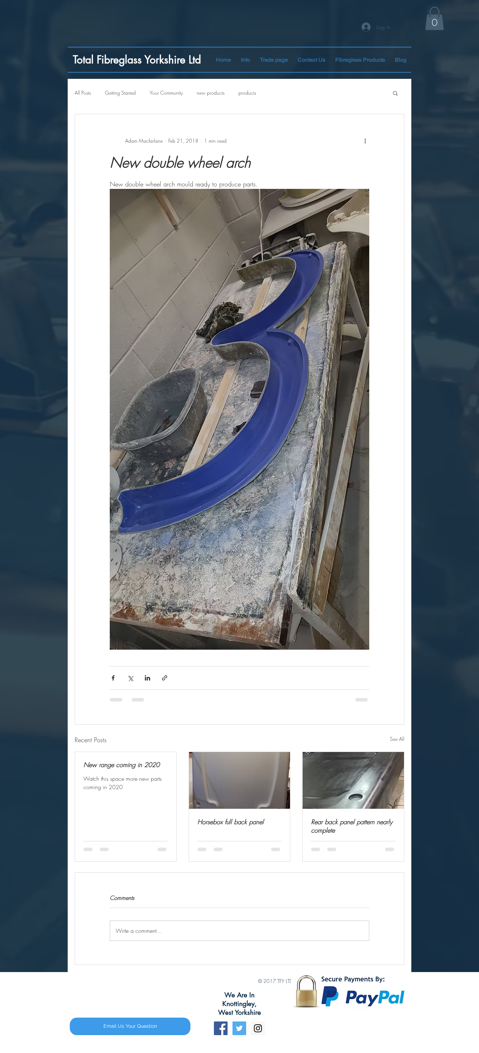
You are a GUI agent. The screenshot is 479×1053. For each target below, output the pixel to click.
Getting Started (120, 92)
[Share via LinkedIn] (147, 678)
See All (397, 739)
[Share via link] (164, 678)
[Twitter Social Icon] (239, 1035)
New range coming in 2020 (121, 764)
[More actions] (365, 141)
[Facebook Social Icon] (221, 1035)
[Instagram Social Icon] (258, 1035)
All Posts (83, 92)
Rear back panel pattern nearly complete (351, 826)
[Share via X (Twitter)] (130, 678)
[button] (360, 60)
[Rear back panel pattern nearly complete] (353, 780)
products (247, 92)
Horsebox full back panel (230, 822)
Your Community (166, 92)
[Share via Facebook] (113, 678)
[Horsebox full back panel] (239, 780)
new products (210, 92)
